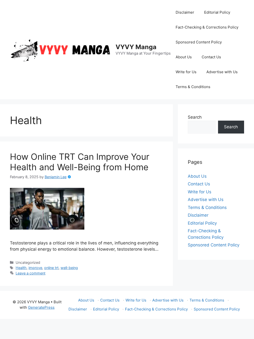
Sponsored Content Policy (199, 42)
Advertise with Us (222, 71)
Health (21, 268)
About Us (184, 57)
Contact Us (211, 57)
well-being (69, 268)
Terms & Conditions (193, 86)
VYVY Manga (136, 47)
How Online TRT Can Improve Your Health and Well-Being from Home (79, 161)
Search (195, 117)
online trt (51, 268)
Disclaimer (185, 12)
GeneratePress (41, 307)
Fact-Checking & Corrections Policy (207, 27)
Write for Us (186, 71)
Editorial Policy (217, 12)
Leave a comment (30, 273)
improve (35, 268)
